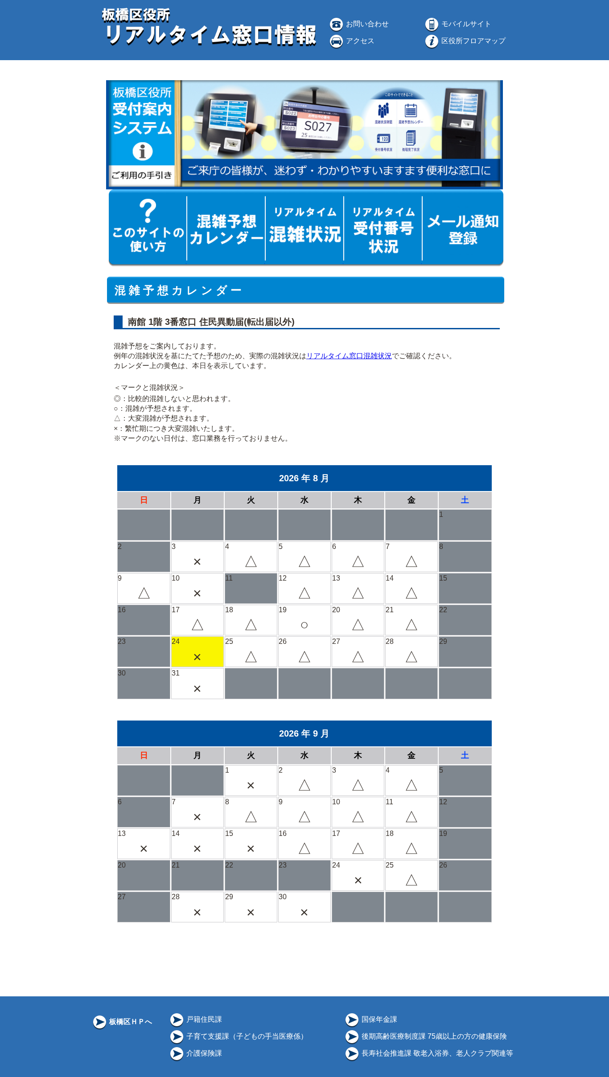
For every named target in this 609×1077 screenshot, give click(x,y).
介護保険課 (203, 1053)
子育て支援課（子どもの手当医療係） (246, 1036)
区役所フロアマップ (473, 41)
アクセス (359, 41)
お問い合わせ (366, 24)
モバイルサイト (465, 24)
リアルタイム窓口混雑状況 (349, 356)
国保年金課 (378, 1019)
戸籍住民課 (203, 1019)
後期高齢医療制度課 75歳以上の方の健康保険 (433, 1036)
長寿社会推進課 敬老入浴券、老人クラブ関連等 (436, 1053)
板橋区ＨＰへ (129, 1021)
